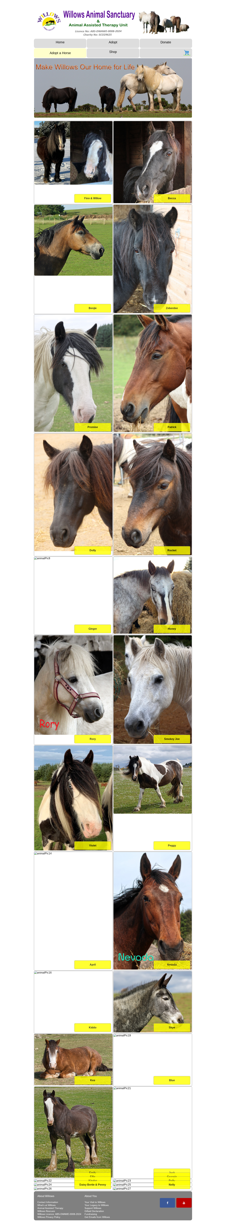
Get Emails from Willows (97, 1217)
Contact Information (47, 1202)
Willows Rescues (46, 1211)
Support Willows (93, 1208)
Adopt (113, 42)
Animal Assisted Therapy (50, 1208)
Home (60, 42)
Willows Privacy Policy (48, 1217)
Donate (165, 42)
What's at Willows (46, 1205)
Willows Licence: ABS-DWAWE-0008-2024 (59, 1214)
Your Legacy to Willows (97, 1205)
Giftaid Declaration (94, 1211)
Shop (113, 52)
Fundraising (91, 1214)
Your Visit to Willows (95, 1202)
